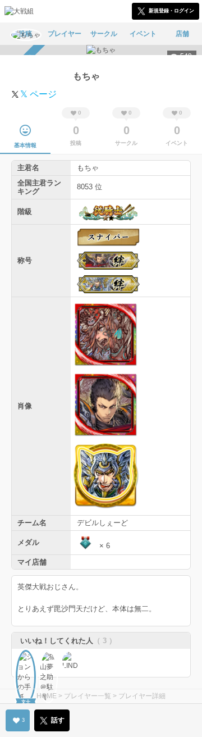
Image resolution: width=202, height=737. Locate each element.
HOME (46, 696)
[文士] (25, 660)
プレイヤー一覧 (87, 696)
